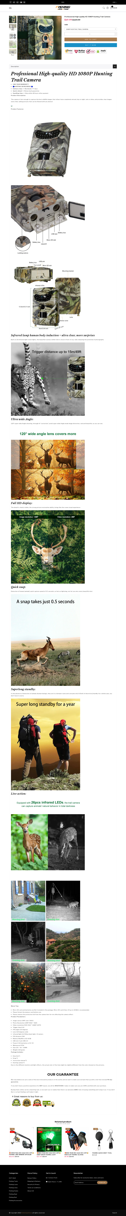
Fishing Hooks (13, 1191)
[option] (39, 38)
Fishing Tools (13, 1181)
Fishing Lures (13, 1184)
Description (15, 66)
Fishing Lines (13, 1187)
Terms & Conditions (34, 1187)
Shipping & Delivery (33, 1181)
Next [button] (55, 38)
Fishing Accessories (15, 1200)
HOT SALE (12, 1178)
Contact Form (52, 1177)
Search (114, 1213)
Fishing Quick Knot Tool (102, 1153)
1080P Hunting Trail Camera (77, 29)
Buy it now (90, 45)
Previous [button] (20, 39)
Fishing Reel (13, 1194)
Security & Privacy (33, 1184)
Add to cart (91, 39)
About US (30, 1191)
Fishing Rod (13, 1197)
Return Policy (31, 1178)
